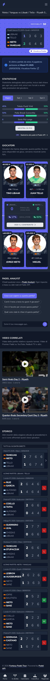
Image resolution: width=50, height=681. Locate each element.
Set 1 (19, 98)
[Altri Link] (46, 4)
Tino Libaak (13, 193)
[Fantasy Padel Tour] (4, 4)
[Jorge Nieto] (13, 243)
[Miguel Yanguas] (36, 243)
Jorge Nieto (13, 262)
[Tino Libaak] (13, 174)
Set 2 (30, 98)
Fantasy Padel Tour (18, 665)
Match (8, 98)
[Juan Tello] (36, 174)
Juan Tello (36, 193)
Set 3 (42, 98)
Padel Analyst (28, 282)
